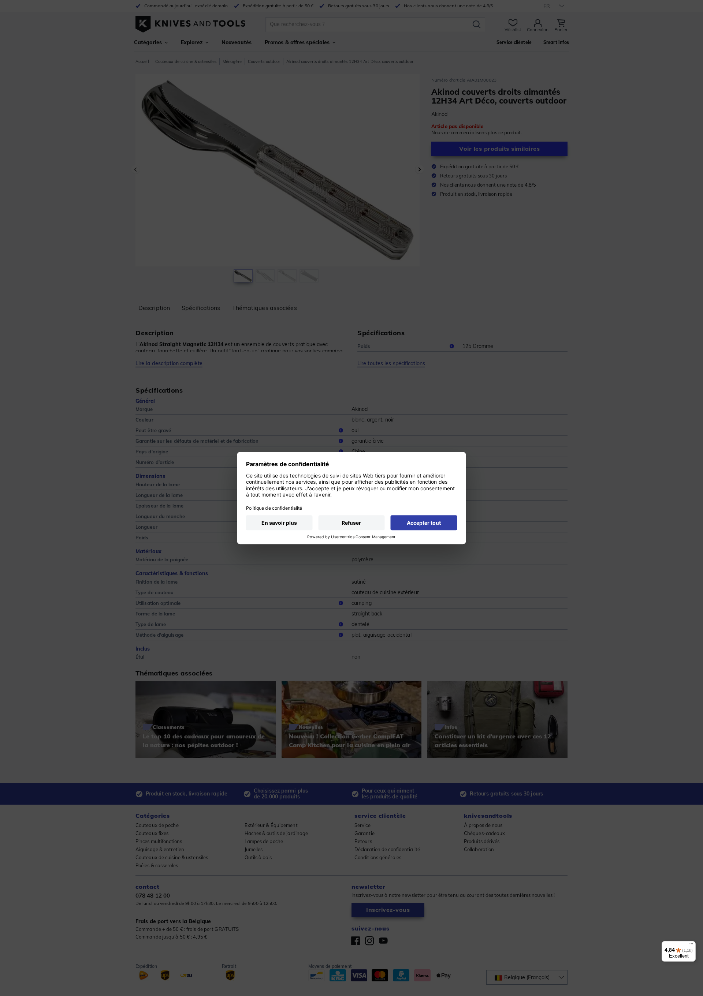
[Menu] (691, 945)
